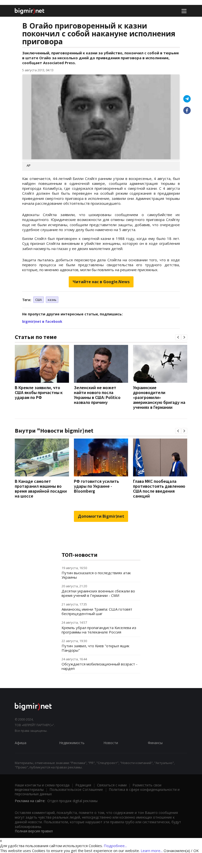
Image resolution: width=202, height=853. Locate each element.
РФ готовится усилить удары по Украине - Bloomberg (96, 486)
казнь (52, 299)
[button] (178, 337)
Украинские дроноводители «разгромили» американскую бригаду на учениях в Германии (159, 397)
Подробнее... (115, 845)
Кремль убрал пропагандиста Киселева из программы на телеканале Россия (99, 629)
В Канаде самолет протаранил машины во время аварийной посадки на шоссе (41, 488)
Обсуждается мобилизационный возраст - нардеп (99, 666)
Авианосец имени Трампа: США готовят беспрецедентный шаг (97, 611)
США (38, 299)
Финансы (155, 742)
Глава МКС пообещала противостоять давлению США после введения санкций (159, 488)
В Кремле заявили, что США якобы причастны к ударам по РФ (39, 392)
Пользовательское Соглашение (76, 789)
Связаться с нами (112, 785)
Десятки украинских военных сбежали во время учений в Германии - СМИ (98, 593)
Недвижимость (71, 742)
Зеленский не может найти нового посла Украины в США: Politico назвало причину (97, 395)
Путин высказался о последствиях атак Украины (96, 575)
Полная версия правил (34, 831)
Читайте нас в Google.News (101, 281)
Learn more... (152, 850)
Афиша (20, 742)
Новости (110, 742)
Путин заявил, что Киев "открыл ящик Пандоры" (95, 648)
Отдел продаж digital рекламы (72, 800)
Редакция (83, 785)
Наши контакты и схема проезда (42, 785)
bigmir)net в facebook (42, 321)
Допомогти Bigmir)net (101, 516)
